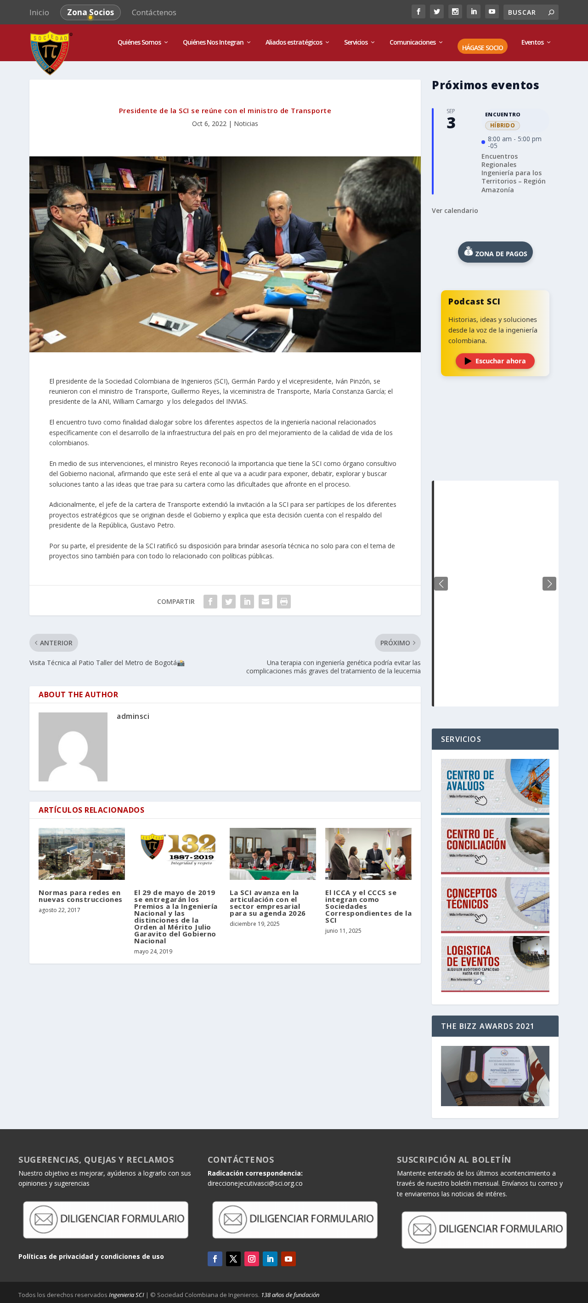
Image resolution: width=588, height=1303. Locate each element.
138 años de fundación (290, 1295)
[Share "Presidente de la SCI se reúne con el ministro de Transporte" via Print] (284, 601)
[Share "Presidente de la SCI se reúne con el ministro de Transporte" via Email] (265, 601)
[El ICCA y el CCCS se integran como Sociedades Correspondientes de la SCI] (368, 854)
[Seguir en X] (233, 1258)
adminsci (133, 716)
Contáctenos (154, 12)
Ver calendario (455, 210)
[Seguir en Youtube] (288, 1258)
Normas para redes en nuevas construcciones (81, 896)
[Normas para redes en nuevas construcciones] (82, 854)
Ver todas (495, 457)
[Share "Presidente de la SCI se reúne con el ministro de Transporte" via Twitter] (229, 601)
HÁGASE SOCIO (482, 48)
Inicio (39, 12)
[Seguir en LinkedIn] (270, 1258)
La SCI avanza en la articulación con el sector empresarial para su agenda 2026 (268, 903)
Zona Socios (90, 12)
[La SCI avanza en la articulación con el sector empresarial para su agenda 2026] (273, 854)
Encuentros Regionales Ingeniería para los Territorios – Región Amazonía (513, 173)
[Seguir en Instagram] (251, 1258)
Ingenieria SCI (126, 1295)
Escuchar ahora (500, 360)
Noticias (246, 123)
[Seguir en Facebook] (215, 1258)
